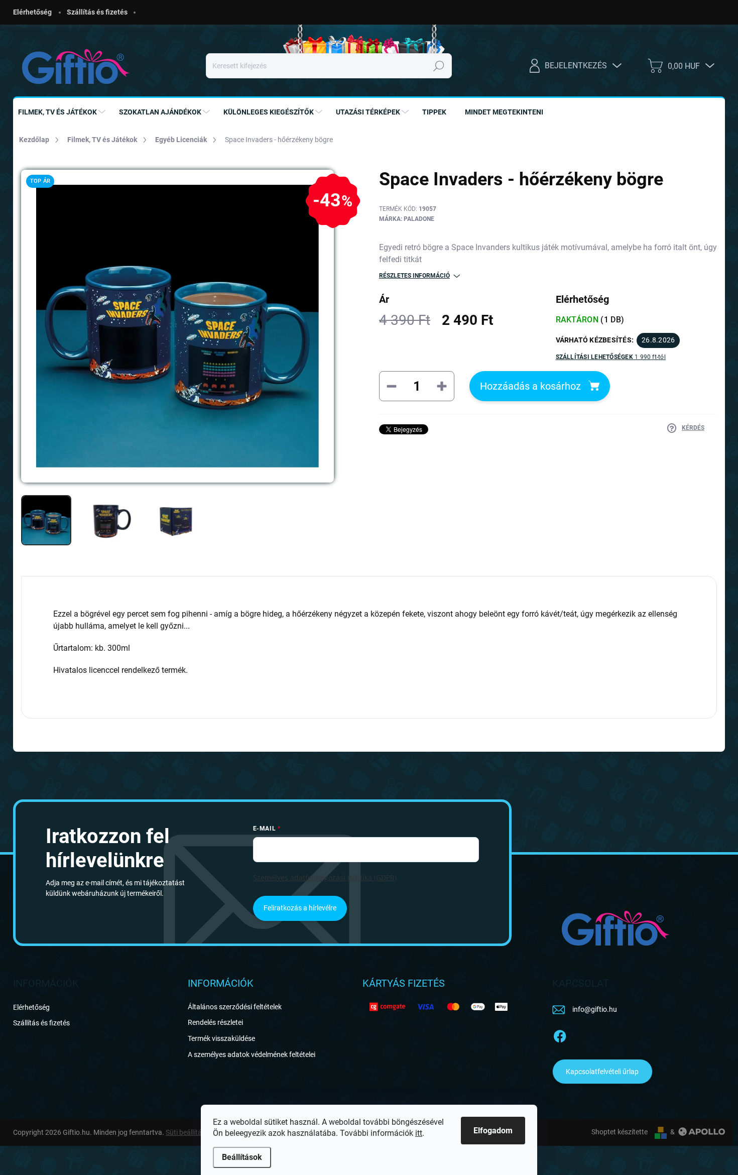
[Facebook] (559, 1034)
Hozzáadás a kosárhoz (530, 386)
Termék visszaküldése (221, 1038)
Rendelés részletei (215, 1022)
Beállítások (242, 1157)
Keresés (439, 66)
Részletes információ (414, 275)
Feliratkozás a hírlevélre (300, 908)
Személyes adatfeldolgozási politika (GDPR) (325, 877)
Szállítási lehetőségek (611, 357)
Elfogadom (493, 1130)
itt (418, 1133)
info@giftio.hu (594, 1009)
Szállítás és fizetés (97, 12)
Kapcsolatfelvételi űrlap (602, 1072)
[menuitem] (63, 112)
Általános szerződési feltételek (235, 1007)
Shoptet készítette (619, 1132)
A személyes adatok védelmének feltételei (251, 1054)
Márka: (406, 218)
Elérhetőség (32, 12)
